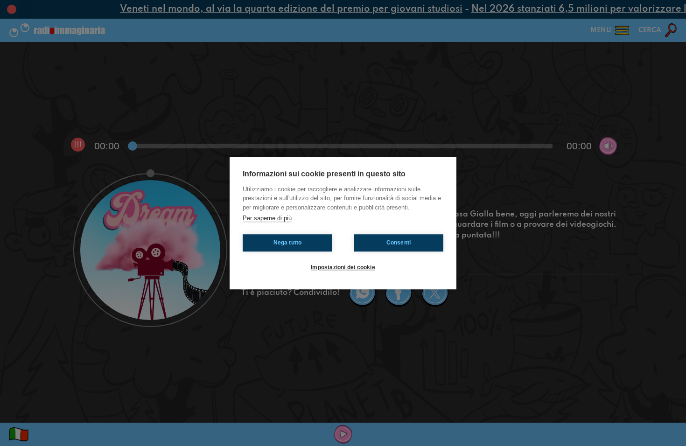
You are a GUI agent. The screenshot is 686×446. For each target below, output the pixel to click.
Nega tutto (287, 242)
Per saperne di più (267, 218)
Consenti (398, 242)
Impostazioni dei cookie (343, 267)
